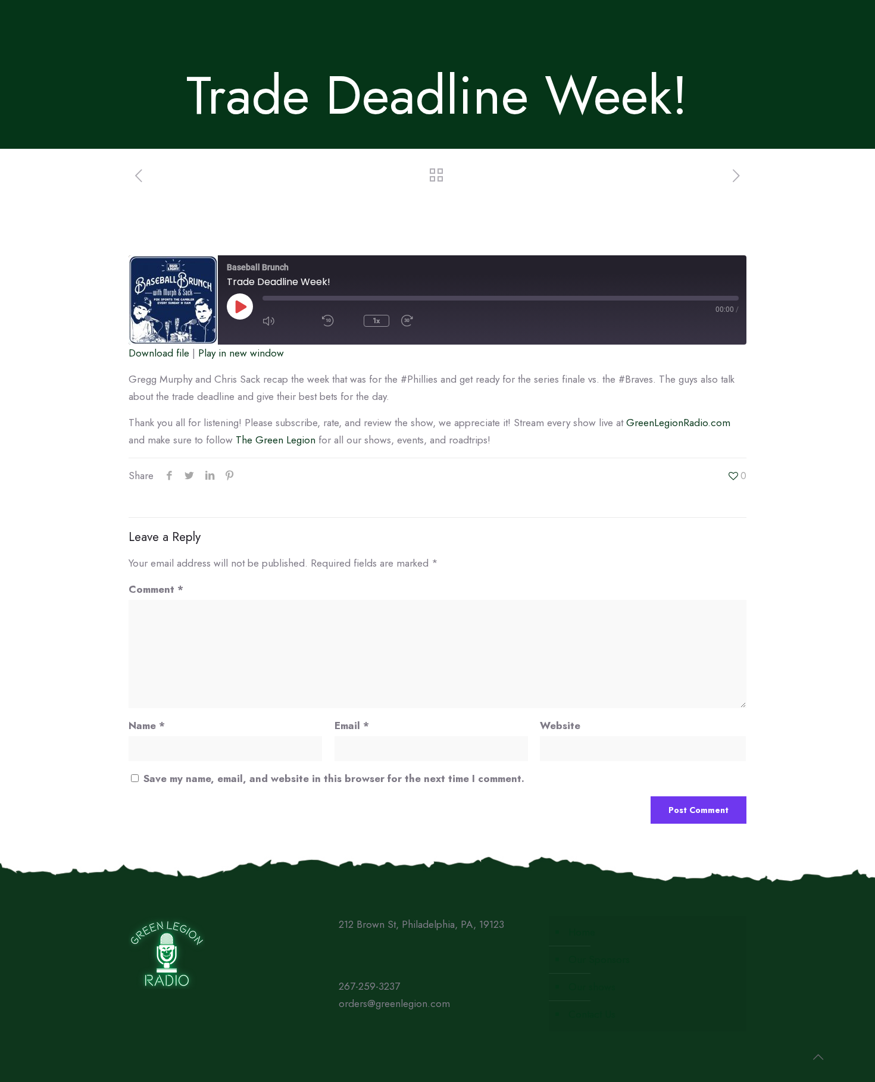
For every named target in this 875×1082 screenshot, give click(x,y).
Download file (159, 353)
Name (147, 725)
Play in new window (241, 353)
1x (376, 320)
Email (352, 725)
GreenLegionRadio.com (678, 422)
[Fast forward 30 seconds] (425, 321)
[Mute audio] (286, 321)
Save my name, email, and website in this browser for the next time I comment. (333, 778)
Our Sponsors (599, 959)
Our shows (591, 987)
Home (581, 932)
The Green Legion (275, 440)
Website (560, 725)
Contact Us (591, 1014)
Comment (156, 589)
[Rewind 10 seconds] (337, 321)
